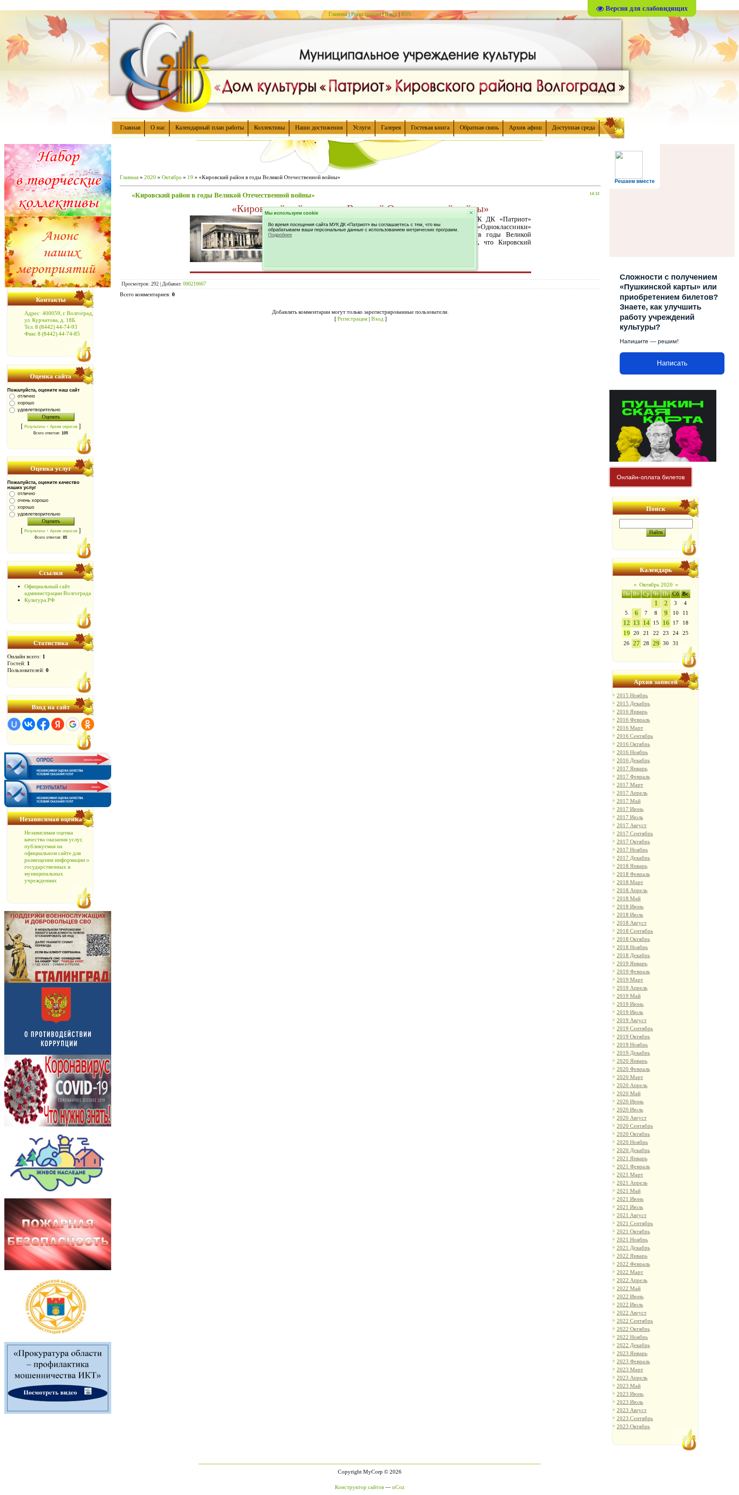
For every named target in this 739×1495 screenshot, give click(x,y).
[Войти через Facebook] (43, 724)
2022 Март (630, 1272)
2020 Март (630, 1077)
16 (665, 622)
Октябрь (172, 177)
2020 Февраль (633, 1069)
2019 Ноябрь (632, 1044)
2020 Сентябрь (635, 1126)
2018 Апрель (632, 890)
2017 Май (629, 801)
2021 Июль (630, 1207)
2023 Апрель (632, 1377)
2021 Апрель (632, 1182)
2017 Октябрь (633, 841)
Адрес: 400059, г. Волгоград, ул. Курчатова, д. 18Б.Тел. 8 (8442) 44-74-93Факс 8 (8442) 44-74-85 (58, 323)
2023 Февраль (633, 1361)
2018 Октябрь (633, 939)
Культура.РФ (39, 600)
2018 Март (630, 882)
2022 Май (629, 1288)
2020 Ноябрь (632, 1142)
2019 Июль (630, 1012)
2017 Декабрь (633, 858)
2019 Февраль (633, 971)
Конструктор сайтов (359, 1487)
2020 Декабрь (633, 1150)
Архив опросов (63, 427)
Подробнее (280, 234)
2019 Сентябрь (635, 1028)
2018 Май (629, 898)
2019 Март (630, 979)
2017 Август (632, 825)
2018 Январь (632, 866)
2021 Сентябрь (635, 1223)
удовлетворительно (39, 409)
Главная (337, 14)
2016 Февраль (633, 720)
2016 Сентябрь (635, 736)
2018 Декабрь (633, 955)
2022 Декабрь (633, 1345)
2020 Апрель (632, 1085)
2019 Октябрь (633, 1036)
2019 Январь (632, 963)
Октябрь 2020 (656, 584)
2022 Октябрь (633, 1329)
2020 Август (632, 1118)
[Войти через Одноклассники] (87, 724)
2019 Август (632, 1020)
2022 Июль (630, 1304)
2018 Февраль (633, 874)
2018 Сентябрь (635, 931)
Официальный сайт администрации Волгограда (57, 589)
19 (190, 177)
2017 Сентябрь (635, 833)
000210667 (194, 284)
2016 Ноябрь (632, 752)
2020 (150, 177)
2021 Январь (632, 1158)
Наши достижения (319, 127)
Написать (672, 363)
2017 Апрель (632, 793)
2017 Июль (630, 817)
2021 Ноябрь (632, 1239)
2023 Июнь (630, 1394)
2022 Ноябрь (632, 1337)
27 (636, 643)
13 (636, 622)
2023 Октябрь (633, 1426)
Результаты (34, 427)
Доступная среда (573, 127)
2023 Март (630, 1369)
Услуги (362, 127)
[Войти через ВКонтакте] (28, 724)
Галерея (391, 127)
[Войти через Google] (73, 724)
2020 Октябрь (633, 1134)
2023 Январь (632, 1353)
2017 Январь (632, 768)
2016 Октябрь (633, 744)
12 (626, 622)
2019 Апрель (632, 988)
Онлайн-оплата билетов (651, 477)
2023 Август (632, 1410)
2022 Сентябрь (635, 1321)
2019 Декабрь (633, 1053)
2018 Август (632, 923)
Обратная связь (479, 127)
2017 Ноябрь (632, 849)
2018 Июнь (630, 906)
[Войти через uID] (14, 724)
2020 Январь (632, 1061)
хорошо (26, 402)
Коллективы (269, 127)
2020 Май (629, 1093)
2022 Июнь (630, 1296)
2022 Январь (632, 1256)
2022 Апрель (632, 1280)
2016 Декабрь (633, 760)
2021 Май (629, 1191)
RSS (406, 14)
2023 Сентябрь (635, 1418)
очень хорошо (33, 500)
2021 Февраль (633, 1166)
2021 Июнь (630, 1199)
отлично (26, 395)
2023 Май (629, 1386)
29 (656, 643)
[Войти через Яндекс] (57, 724)
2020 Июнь (630, 1101)
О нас (158, 127)
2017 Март (630, 784)
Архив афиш (525, 127)
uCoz (398, 1487)
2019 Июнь (630, 1004)
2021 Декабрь (633, 1247)
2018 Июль (630, 914)
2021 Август (632, 1215)
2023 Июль (630, 1402)
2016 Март (630, 728)
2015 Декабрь (633, 703)
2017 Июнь (630, 809)
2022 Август (632, 1312)
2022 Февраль (633, 1264)
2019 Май (629, 996)
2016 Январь (632, 711)
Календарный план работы (209, 127)
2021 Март (630, 1174)
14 (646, 622)
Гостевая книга (430, 127)
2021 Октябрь (633, 1231)
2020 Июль (630, 1109)
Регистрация (366, 14)
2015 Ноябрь (632, 695)
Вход (391, 14)
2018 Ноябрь (632, 947)
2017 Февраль (633, 776)
